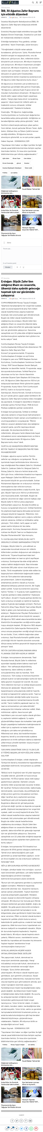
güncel (19, 163)
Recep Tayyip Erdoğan (18, 1044)
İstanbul (26, 163)
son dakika (14, 173)
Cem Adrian (27, 158)
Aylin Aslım (6, 158)
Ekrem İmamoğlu (8, 163)
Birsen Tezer (16, 158)
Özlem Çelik (28, 168)
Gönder (7, 267)
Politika (5, 173)
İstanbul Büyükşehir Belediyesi (12, 168)
